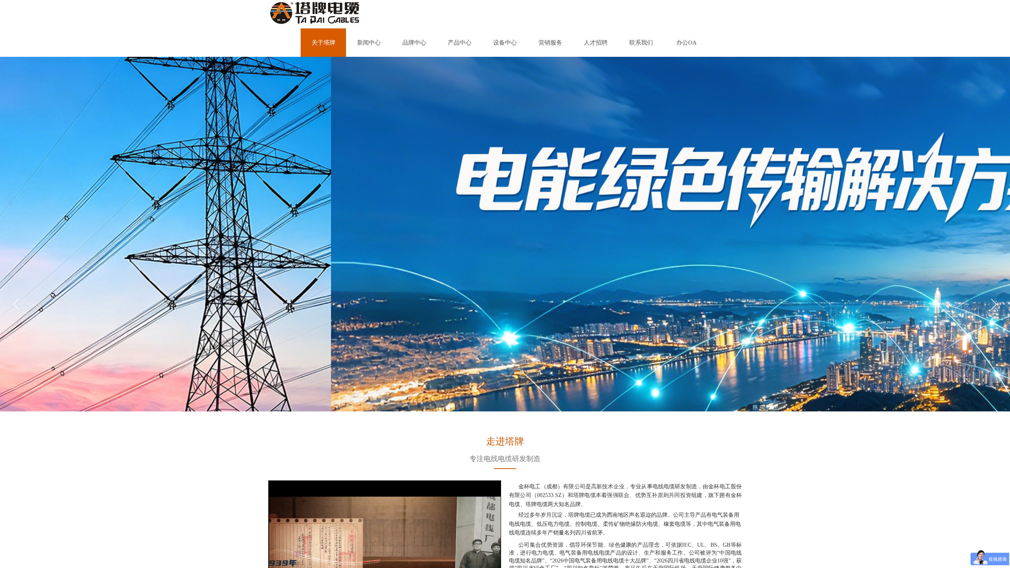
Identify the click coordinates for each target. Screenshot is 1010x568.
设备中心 (505, 42)
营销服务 (550, 42)
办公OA (686, 42)
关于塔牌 (323, 42)
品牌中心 (414, 42)
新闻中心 (369, 42)
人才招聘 (596, 42)
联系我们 (641, 42)
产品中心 (459, 42)
